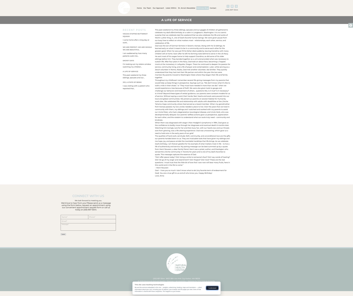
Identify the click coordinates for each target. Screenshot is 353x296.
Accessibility (181, 281)
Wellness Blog (202, 8)
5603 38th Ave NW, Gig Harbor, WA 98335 (183, 279)
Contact (213, 8)
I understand (212, 288)
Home (139, 8)
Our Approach (158, 8)
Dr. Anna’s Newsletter (186, 8)
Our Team (147, 8)
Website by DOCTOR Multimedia (201, 281)
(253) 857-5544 (231, 10)
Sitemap (170, 281)
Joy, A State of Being (132, 82)
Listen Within (171, 8)
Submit (63, 234)
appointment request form (89, 207)
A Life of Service (130, 71)
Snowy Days (128, 61)
